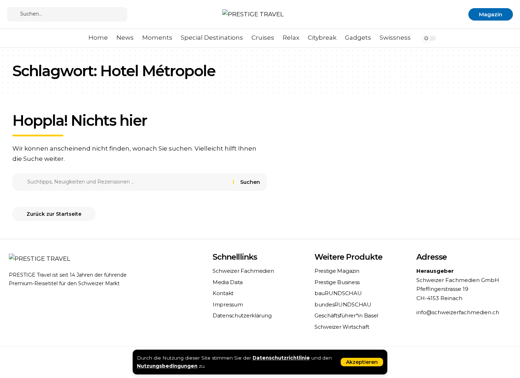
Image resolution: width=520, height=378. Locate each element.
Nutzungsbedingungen (167, 366)
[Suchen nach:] (127, 182)
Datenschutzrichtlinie (281, 358)
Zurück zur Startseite (54, 214)
